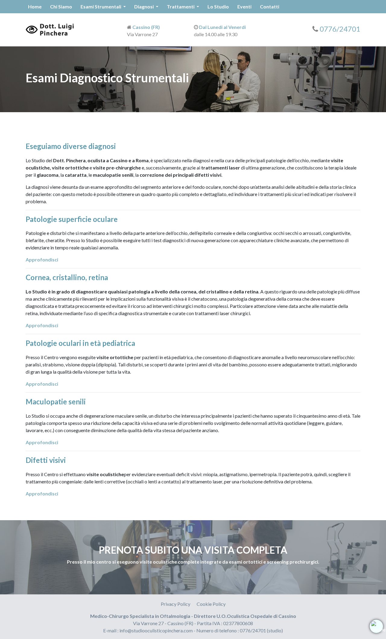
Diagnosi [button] (144, 6)
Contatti (269, 6)
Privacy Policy (175, 604)
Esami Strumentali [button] (101, 6)
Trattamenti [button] (181, 6)
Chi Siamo (61, 6)
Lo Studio (218, 6)
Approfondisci (42, 259)
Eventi (244, 6)
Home (35, 6)
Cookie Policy (211, 604)
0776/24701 (340, 28)
